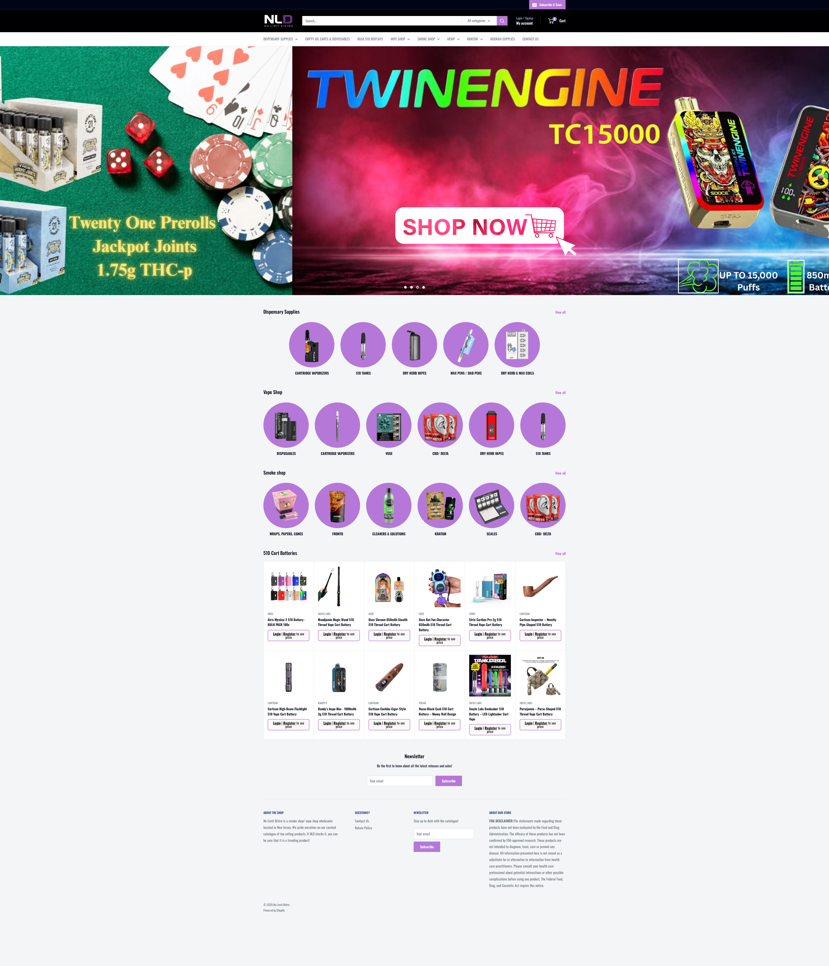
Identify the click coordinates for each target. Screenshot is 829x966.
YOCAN (422, 703)
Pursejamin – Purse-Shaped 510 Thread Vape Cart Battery (540, 711)
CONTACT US (530, 38)
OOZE (371, 614)
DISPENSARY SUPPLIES (278, 38)
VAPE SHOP (398, 38)
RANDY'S (322, 703)
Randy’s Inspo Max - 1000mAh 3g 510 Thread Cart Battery (337, 711)
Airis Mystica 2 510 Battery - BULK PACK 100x (286, 622)
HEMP (451, 38)
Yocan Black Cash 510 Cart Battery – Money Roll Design (437, 711)
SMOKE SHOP (426, 38)
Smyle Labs (324, 614)
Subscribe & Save (550, 4)
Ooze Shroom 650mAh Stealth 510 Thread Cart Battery (388, 622)
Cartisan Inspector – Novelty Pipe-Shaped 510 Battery (538, 622)
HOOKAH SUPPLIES (502, 38)
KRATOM (472, 38)
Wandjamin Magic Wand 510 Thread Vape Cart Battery (336, 622)
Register (289, 633)
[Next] (565, 425)
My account (524, 23)
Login (277, 633)
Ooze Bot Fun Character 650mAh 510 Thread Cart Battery (435, 624)
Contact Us (362, 820)
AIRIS (270, 614)
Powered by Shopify (274, 910)
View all (560, 312)
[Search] (502, 20)
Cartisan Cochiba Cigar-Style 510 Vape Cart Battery (387, 711)
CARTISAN (525, 614)
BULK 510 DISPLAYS (370, 38)
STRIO (472, 614)
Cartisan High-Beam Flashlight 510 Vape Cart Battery (287, 711)
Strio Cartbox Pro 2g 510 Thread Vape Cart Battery (485, 622)
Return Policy (363, 827)
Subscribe (449, 780)
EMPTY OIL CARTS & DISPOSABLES (327, 38)
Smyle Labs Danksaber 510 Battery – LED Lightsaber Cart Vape (488, 713)
